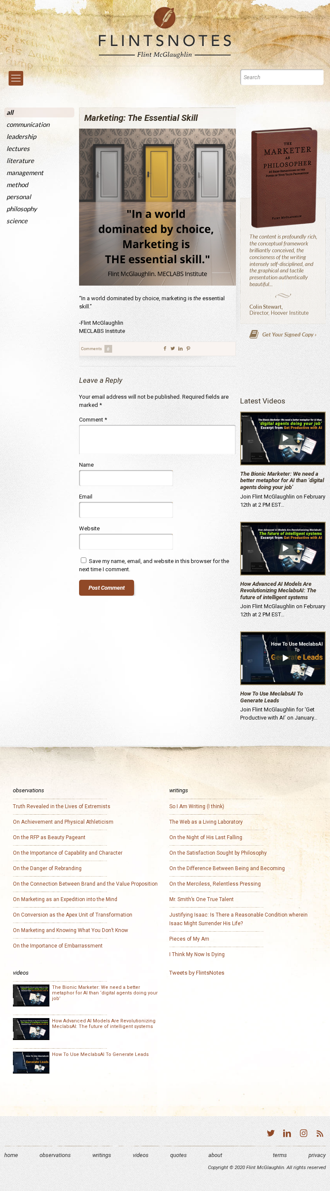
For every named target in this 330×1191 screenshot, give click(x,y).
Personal (18, 196)
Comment (93, 419)
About (215, 1155)
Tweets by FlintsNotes (196, 972)
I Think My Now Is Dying (197, 954)
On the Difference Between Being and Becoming (227, 868)
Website (89, 528)
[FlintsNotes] (165, 33)
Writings (101, 1155)
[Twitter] (271, 1134)
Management (24, 172)
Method (17, 184)
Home (11, 1155)
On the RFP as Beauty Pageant (49, 837)
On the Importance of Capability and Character (67, 853)
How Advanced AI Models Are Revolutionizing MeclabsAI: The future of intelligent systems (278, 590)
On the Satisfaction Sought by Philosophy (218, 853)
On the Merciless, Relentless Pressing (215, 884)
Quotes (178, 1155)
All (9, 112)
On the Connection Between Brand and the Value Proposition (85, 884)
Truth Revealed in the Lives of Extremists (61, 806)
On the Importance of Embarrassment (58, 946)
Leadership (21, 136)
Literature (20, 160)
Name (86, 465)
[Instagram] (303, 1134)
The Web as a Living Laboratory (206, 822)
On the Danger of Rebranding (47, 868)
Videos (141, 1155)
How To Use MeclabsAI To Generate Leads (271, 697)
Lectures (18, 148)
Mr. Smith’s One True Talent (201, 899)
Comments (95, 348)
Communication (27, 124)
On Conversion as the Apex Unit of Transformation (72, 915)
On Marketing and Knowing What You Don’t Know (70, 930)
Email (85, 496)
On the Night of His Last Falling (205, 837)
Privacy (317, 1155)
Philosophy (21, 208)
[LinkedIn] (287, 1134)
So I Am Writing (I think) (196, 806)
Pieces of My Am (189, 939)
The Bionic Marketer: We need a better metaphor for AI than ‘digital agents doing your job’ (282, 480)
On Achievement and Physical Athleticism (63, 822)
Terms (280, 1155)
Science (17, 221)
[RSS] (320, 1134)
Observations (55, 1155)
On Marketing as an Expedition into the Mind (65, 899)
